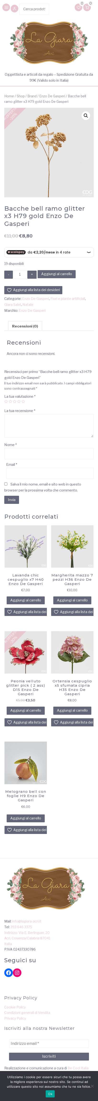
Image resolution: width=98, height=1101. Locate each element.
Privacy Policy (15, 1018)
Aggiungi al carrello (56, 274)
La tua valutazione (19, 396)
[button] (14, 9)
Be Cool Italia (78, 1068)
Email (11, 464)
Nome (10, 445)
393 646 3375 (21, 927)
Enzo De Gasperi (52, 96)
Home (9, 96)
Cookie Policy (15, 1007)
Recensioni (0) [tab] (25, 326)
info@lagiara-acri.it (26, 921)
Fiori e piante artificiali (67, 299)
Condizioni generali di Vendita (27, 1013)
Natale (27, 305)
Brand (32, 96)
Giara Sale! (12, 305)
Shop (21, 96)
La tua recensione (19, 411)
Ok (50, 1094)
